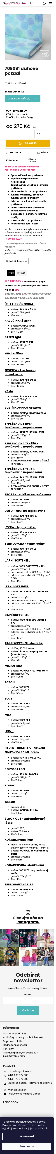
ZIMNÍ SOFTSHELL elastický (24, 643)
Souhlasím (27, 1146)
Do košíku (31, 143)
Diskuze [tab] (21, 272)
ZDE (17, 289)
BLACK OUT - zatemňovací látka (25, 821)
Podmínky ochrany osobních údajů (23, 1037)
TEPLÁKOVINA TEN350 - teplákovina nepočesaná (23, 444)
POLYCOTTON (15, 769)
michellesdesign (17, 1089)
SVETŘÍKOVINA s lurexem (23, 408)
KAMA (9, 391)
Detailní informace (16, 261)
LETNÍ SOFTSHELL (17, 586)
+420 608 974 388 (18, 1075)
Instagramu (28, 921)
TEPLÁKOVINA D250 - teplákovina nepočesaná (23, 425)
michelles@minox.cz (19, 1071)
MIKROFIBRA (13, 666)
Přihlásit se (28, 1010)
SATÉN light (13, 337)
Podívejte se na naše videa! (24, 1093)
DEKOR (10, 802)
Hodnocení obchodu (15, 1044)
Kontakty (8, 1048)
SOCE (8, 698)
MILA (8, 715)
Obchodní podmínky (14, 1033)
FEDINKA (11, 370)
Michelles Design (25, 117)
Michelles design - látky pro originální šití (30, 1084)
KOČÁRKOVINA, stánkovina (24, 865)
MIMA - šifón (14, 353)
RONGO (10, 785)
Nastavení (27, 1136)
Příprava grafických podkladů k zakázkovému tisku (20, 1054)
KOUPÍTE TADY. (14, 238)
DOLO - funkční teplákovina (25, 511)
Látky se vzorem (32, 160)
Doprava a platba (13, 1041)
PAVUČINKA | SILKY (18, 321)
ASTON (10, 682)
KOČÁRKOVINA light (19, 840)
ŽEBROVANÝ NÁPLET (19, 884)
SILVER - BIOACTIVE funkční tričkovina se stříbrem (25, 750)
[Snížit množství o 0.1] (31, 134)
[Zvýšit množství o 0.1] (46, 134)
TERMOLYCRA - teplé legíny (25, 544)
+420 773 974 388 (18, 1079)
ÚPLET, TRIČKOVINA (20, 304)
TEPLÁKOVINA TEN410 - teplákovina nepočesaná (23, 470)
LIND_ (9, 731)
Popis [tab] (11, 272)
